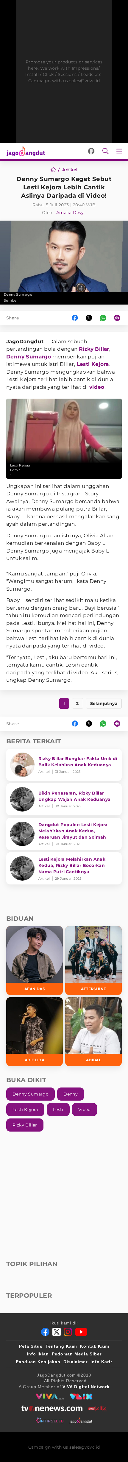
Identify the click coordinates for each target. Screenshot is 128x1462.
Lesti (58, 1109)
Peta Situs (31, 1346)
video (96, 387)
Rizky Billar (94, 349)
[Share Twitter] (89, 318)
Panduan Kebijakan (38, 1361)
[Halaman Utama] (24, 151)
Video (84, 1109)
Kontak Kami (94, 1346)
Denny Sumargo (28, 357)
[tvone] (51, 1408)
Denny (70, 1094)
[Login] (91, 151)
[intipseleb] (49, 1420)
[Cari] (106, 151)
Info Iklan (38, 1354)
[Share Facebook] (75, 318)
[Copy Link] (119, 318)
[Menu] (120, 151)
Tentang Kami (61, 1346)
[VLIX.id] (81, 1396)
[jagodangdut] (80, 1420)
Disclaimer (75, 1361)
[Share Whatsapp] (103, 318)
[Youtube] (81, 1332)
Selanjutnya (104, 703)
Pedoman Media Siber (77, 1354)
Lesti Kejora (93, 364)
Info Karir (101, 1361)
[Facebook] (45, 1332)
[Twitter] (56, 1332)
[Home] (55, 169)
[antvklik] (97, 1408)
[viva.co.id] (50, 1396)
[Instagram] (68, 1332)
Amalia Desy (70, 212)
